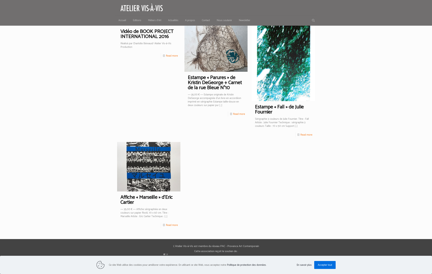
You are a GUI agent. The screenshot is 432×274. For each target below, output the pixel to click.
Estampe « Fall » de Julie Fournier (279, 109)
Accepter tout (325, 265)
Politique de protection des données (246, 265)
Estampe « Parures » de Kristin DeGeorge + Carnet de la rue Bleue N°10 (215, 82)
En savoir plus (304, 265)
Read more (172, 56)
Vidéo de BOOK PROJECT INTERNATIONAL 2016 (147, 34)
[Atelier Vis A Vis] (141, 7)
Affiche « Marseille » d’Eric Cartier (146, 199)
